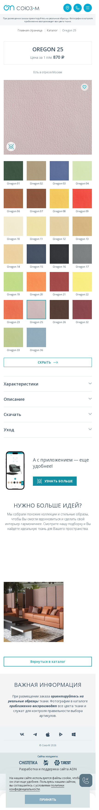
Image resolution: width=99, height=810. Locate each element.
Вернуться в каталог (47, 661)
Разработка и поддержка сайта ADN (48, 769)
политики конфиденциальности (36, 787)
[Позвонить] (77, 8)
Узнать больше (58, 481)
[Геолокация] (67, 8)
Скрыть (44, 362)
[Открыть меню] (88, 8)
